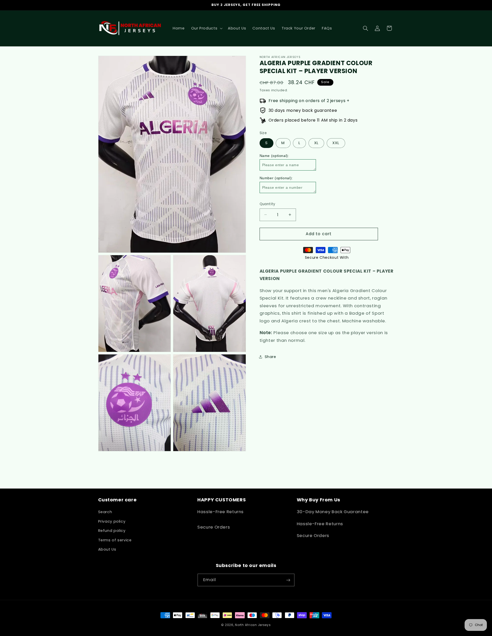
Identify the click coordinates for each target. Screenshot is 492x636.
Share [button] (270, 356)
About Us (107, 549)
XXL (335, 142)
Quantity (267, 204)
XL (316, 142)
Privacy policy (112, 521)
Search (105, 512)
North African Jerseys (253, 625)
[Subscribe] (288, 580)
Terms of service (115, 540)
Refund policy (112, 530)
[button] (206, 28)
